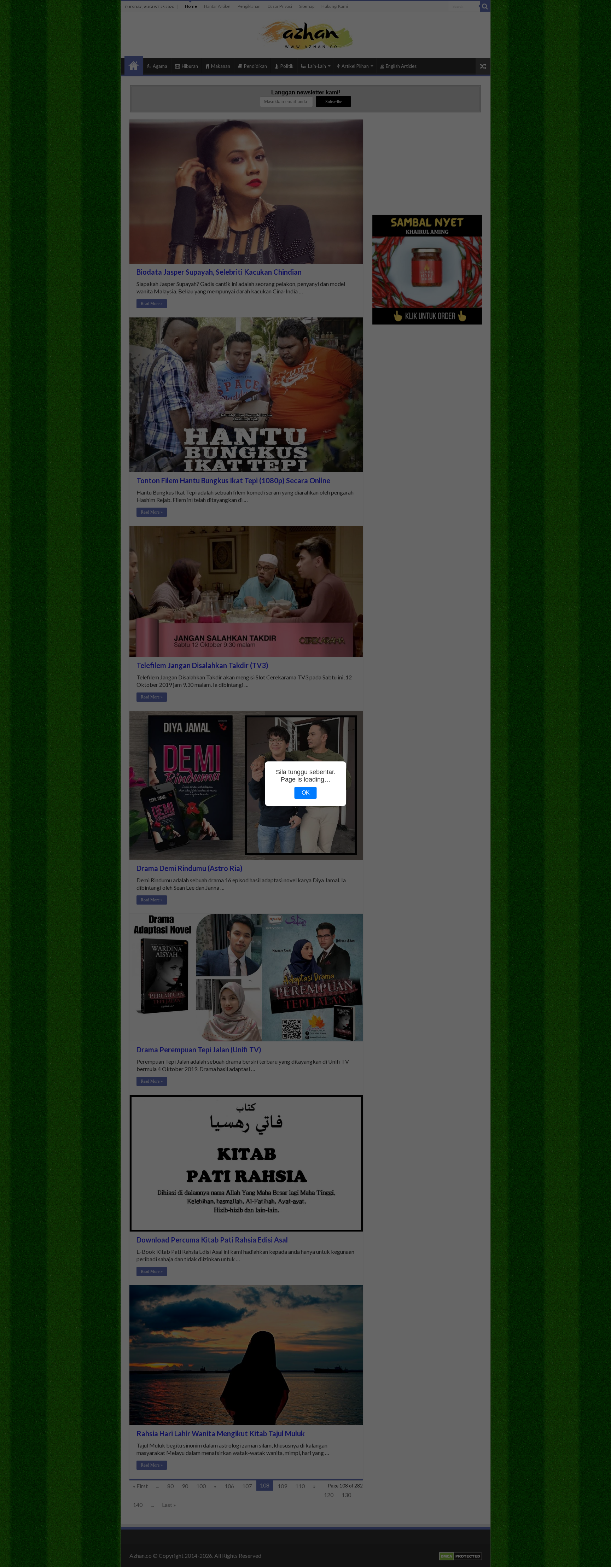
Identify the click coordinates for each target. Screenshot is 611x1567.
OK (306, 793)
